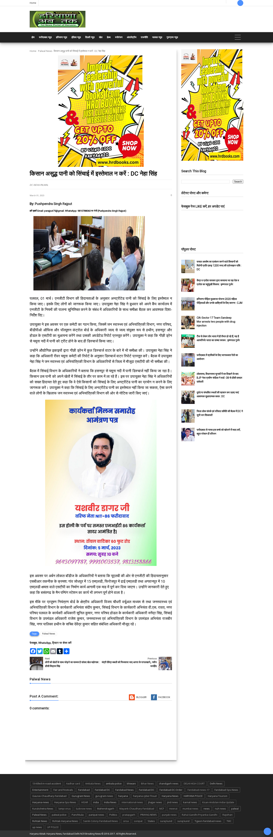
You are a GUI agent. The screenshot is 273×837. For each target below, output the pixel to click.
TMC (229, 821)
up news (37, 827)
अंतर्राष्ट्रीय (131, 37)
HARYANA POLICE (193, 796)
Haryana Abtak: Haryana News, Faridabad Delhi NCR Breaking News (65, 833)
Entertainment (40, 789)
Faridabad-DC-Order (171, 789)
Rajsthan (227, 814)
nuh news (220, 808)
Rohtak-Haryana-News (65, 821)
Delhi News (216, 783)
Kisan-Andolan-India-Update (218, 802)
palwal (235, 808)
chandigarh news (168, 783)
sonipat (138, 821)
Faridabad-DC (146, 789)
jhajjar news (155, 802)
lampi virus (64, 808)
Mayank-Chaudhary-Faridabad (136, 808)
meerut (173, 808)
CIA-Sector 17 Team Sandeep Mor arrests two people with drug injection (216, 321)
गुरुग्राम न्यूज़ (172, 37)
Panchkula (78, 814)
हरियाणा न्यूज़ (61, 37)
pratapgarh (128, 814)
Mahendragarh (105, 808)
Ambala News (93, 783)
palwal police (59, 814)
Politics (113, 814)
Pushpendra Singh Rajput (53, 204)
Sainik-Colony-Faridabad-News (100, 821)
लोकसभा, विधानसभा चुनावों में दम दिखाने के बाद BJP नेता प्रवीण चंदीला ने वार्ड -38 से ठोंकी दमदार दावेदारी (219, 377)
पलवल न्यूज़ (157, 37)
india (96, 802)
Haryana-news (40, 802)
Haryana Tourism (217, 796)
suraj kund (166, 821)
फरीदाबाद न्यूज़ (45, 37)
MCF (161, 808)
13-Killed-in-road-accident (46, 783)
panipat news (96, 814)
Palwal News (45, 51)
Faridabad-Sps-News (226, 789)
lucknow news (84, 808)
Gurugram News (81, 796)
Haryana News (170, 796)
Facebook (164, 697)
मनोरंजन (118, 37)
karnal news (190, 802)
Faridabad (84, 789)
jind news (172, 802)
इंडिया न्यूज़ (76, 37)
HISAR (84, 802)
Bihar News (147, 783)
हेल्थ (109, 37)
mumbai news (190, 808)
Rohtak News (39, 821)
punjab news (169, 814)
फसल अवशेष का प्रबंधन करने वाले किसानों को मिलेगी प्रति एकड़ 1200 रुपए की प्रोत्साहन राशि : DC (219, 265)
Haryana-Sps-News (65, 802)
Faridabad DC (102, 789)
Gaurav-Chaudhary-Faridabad (49, 796)
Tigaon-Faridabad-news (208, 821)
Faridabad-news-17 (198, 789)
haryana (123, 796)
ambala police (114, 783)
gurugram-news (104, 796)
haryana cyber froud (145, 796)
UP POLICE (53, 827)
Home (33, 2)
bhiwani (131, 783)
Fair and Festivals (63, 789)
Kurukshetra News (42, 808)
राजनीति (144, 37)
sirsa (126, 821)
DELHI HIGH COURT (194, 783)
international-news (132, 802)
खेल (101, 37)
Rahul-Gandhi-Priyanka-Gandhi (199, 814)
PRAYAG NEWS (148, 814)
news (207, 808)
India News (110, 802)
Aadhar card (73, 783)
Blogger (141, 697)
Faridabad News (124, 789)
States (151, 821)
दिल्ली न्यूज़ (90, 37)
